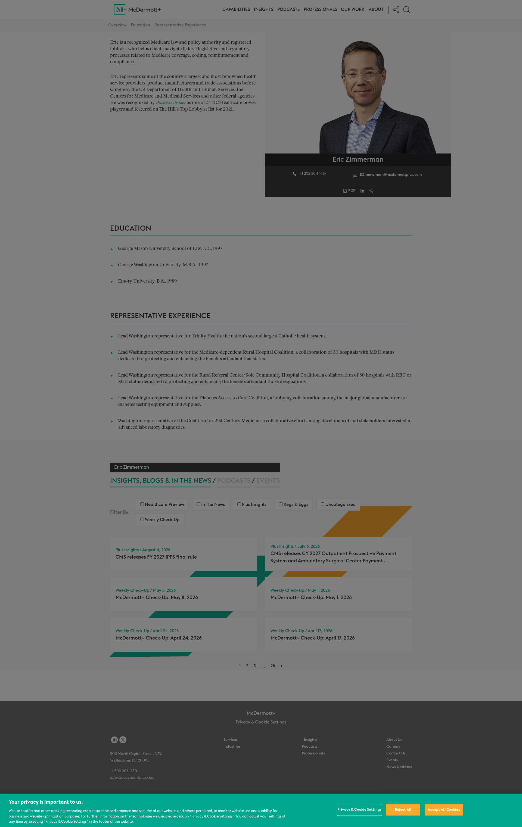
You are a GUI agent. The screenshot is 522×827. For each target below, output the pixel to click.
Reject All (403, 810)
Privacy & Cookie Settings (359, 810)
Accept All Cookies (444, 810)
